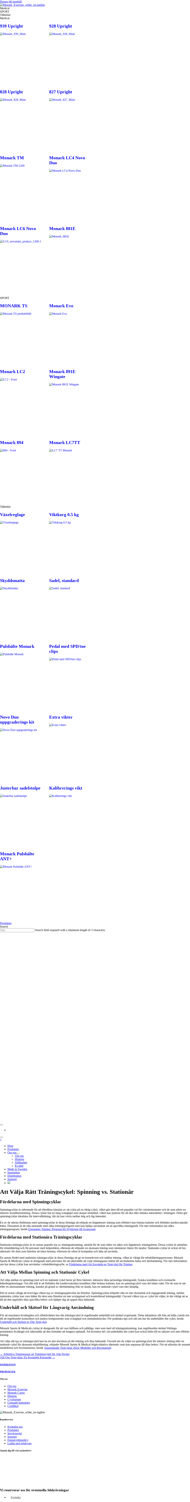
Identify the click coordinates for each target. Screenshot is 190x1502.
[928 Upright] (70, 53)
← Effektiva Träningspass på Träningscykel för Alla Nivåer (35, 1354)
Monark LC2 (12, 371)
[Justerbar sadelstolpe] (21, 815)
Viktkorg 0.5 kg (64, 514)
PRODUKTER (7, 1371)
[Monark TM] (21, 185)
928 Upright (60, 26)
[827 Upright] (70, 119)
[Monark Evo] (70, 333)
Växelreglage (12, 514)
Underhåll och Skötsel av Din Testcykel (23, 1322)
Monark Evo (61, 305)
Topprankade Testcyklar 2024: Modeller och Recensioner (77, 1347)
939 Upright (11, 26)
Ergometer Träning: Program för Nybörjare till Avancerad (61, 1229)
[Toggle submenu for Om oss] (17, 1153)
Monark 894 (11, 442)
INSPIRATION (8, 1364)
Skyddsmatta (12, 580)
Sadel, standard (64, 580)
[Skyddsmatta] (21, 607)
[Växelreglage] (21, 542)
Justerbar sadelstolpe (20, 788)
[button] (6, 923)
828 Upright (11, 91)
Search (4, 926)
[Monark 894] (21, 470)
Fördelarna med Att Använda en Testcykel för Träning (100, 1264)
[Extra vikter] (70, 744)
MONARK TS (13, 305)
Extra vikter (61, 717)
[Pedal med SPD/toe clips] (70, 678)
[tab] (95, 8)
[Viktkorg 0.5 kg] (70, 542)
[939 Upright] (21, 53)
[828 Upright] (21, 119)
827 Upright (60, 91)
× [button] (1, 1139)
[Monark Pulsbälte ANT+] (21, 886)
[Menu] (1, 1124)
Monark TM (12, 157)
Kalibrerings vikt (65, 788)
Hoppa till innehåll (11, 1)
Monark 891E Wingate (62, 374)
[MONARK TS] (21, 333)
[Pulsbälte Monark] (21, 673)
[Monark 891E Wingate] (70, 404)
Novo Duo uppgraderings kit (17, 719)
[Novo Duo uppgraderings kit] (21, 749)
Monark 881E (62, 228)
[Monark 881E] (70, 256)
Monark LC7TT (64, 442)
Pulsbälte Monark (17, 646)
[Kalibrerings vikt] (70, 815)
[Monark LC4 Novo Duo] (70, 190)
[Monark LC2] (21, 399)
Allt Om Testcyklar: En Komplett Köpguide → (27, 1357)
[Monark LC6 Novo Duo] (21, 261)
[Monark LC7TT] (70, 470)
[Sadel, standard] (70, 607)
